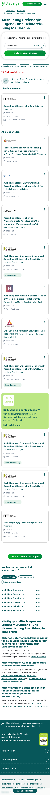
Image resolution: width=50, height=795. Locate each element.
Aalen (30, 706)
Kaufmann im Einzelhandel (13, 675)
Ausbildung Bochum (11, 594)
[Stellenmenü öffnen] (44, 97)
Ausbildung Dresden (11, 598)
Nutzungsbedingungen (12, 784)
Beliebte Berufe (26, 577)
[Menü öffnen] (45, 4)
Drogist (21, 678)
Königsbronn (7, 706)
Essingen (36, 703)
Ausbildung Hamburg (11, 602)
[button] (38, 45)
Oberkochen (20, 706)
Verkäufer (31, 675)
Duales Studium (24, 740)
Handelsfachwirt (9, 678)
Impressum (26, 788)
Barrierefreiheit (8, 788)
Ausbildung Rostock (11, 610)
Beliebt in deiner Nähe (12, 582)
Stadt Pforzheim (38, 656)
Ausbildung (10, 11)
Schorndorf (42, 706)
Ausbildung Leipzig (10, 606)
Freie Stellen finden (25, 53)
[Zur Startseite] (10, 4)
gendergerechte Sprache (18, 726)
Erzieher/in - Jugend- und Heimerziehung (19, 13)
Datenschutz (7, 779)
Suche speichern (25, 791)
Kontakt (39, 788)
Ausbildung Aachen (11, 590)
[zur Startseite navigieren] (2, 11)
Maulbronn (21, 11)
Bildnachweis (33, 784)
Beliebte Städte (9, 577)
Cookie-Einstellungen (28, 779)
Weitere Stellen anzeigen (25, 556)
